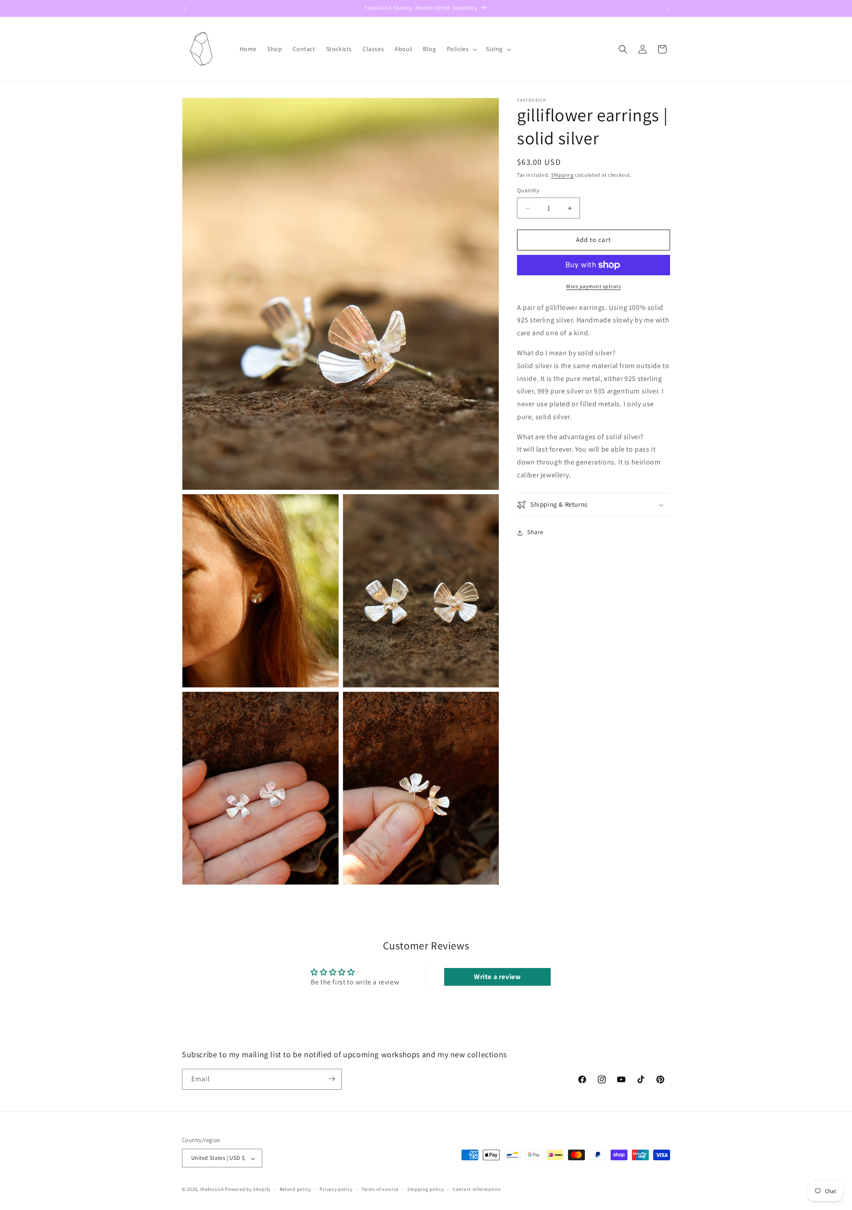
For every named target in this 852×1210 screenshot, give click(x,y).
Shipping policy (425, 1189)
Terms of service (379, 1189)
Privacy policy (336, 1189)
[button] (461, 49)
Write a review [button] (497, 977)
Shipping (562, 174)
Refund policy (295, 1189)
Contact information (477, 1189)
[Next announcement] (667, 8)
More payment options (593, 286)
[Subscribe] (331, 1078)
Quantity (528, 190)
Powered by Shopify (248, 1189)
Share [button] (535, 532)
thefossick (212, 1189)
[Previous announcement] (185, 8)
